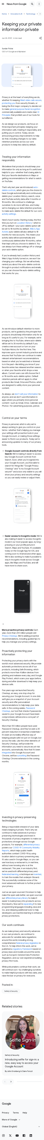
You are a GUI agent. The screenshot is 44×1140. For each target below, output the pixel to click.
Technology (30, 14)
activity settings (9, 214)
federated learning (10, 874)
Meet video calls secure (30, 100)
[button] (41, 38)
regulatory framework (22, 949)
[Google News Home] (16, 4)
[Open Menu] (3, 4)
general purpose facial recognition (25, 109)
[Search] (32, 4)
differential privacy (31, 844)
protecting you (8, 103)
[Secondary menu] (39, 4)
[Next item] (11, 1082)
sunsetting (21, 755)
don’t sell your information (26, 394)
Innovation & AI (16, 14)
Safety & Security (11, 991)
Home (4, 14)
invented (37, 874)
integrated (6, 752)
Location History (24, 223)
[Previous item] (5, 1082)
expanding (28, 904)
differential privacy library (17, 898)
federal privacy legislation (27, 943)
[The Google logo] (6, 1103)
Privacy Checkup (9, 636)
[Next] (40, 14)
